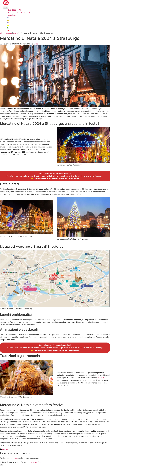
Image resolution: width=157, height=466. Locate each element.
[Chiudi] (1, 465)
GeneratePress (36, 462)
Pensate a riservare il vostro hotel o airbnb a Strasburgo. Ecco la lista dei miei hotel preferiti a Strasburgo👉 (55, 176)
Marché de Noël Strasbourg (18, 12)
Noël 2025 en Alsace (15, 10)
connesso (14, 458)
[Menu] (5, 7)
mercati (16, 33)
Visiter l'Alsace (6, 33)
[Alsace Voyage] (6, 5)
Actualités (11, 15)
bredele (101, 378)
